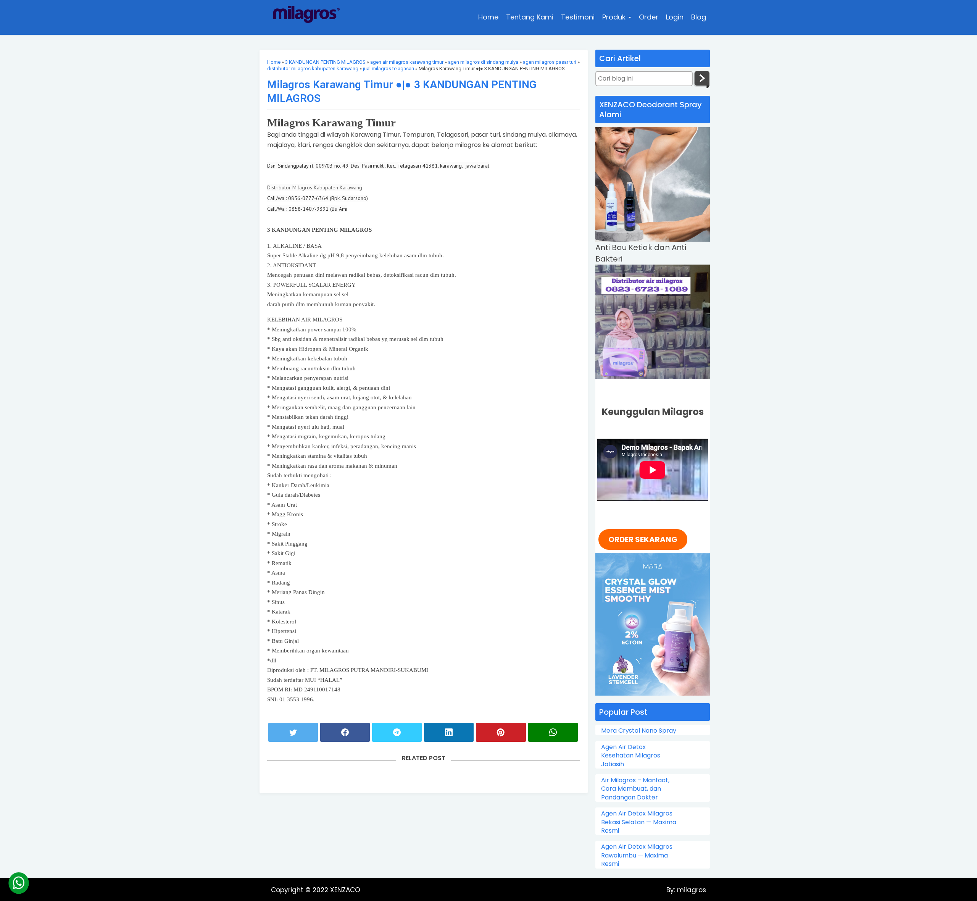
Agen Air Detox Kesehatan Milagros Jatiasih (630, 756)
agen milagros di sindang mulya (483, 62)
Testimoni (578, 17)
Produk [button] (614, 17)
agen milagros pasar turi (549, 62)
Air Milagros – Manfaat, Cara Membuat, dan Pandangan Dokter (635, 789)
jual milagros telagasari (388, 68)
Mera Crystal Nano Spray (638, 731)
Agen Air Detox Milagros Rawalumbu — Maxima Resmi (636, 855)
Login (675, 17)
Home (488, 17)
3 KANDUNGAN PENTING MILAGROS (325, 62)
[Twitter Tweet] (293, 732)
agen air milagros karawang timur (406, 62)
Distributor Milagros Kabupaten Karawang (314, 187)
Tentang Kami (529, 17)
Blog (698, 17)
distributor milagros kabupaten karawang (312, 68)
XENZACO (345, 890)
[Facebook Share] (345, 732)
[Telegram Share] (397, 732)
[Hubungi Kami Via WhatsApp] (18, 883)
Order (648, 17)
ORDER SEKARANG (642, 539)
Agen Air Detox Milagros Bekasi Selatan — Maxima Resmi (638, 822)
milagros (690, 890)
